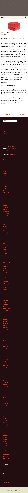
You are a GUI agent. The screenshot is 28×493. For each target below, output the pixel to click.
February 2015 (5, 424)
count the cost (6, 114)
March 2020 (5, 321)
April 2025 (5, 203)
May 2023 (4, 251)
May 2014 (4, 441)
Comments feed (6, 480)
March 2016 (5, 401)
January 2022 (5, 277)
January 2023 (5, 260)
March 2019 (5, 344)
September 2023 (6, 243)
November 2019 (6, 329)
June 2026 (5, 173)
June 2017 (5, 374)
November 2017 (6, 372)
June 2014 (5, 439)
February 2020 (5, 323)
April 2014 (5, 443)
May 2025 (4, 201)
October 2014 (5, 433)
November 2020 (6, 304)
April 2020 (5, 319)
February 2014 (5, 447)
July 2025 (4, 196)
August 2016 (5, 391)
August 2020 (5, 310)
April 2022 (5, 270)
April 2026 (5, 177)
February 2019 (5, 346)
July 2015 (4, 416)
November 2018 (6, 353)
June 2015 (5, 418)
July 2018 (4, 361)
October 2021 (5, 281)
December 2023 (6, 236)
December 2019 (6, 327)
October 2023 (5, 241)
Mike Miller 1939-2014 (11, 148)
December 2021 (6, 279)
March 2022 (5, 272)
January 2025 (5, 209)
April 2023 (5, 253)
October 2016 (5, 388)
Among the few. (22, 114)
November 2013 (6, 454)
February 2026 (5, 182)
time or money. (6, 135)
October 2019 (5, 331)
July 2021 (4, 287)
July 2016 (4, 393)
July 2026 (4, 171)
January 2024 (5, 234)
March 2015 (5, 422)
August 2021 (5, 285)
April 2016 (5, 399)
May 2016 (4, 397)
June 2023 (5, 249)
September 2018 (6, 357)
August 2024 (5, 220)
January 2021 (5, 300)
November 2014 (6, 431)
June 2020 (5, 315)
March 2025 (5, 205)
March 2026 (5, 180)
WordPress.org (6, 482)
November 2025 (6, 188)
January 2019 (5, 348)
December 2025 (6, 186)
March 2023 (5, 255)
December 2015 (6, 407)
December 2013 (6, 452)
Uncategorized (14, 34)
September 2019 (6, 334)
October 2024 (5, 215)
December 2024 (6, 211)
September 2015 (6, 412)
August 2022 (5, 264)
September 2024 (6, 217)
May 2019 (4, 340)
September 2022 (6, 262)
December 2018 (6, 350)
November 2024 (6, 213)
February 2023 (5, 258)
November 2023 (6, 239)
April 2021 (5, 293)
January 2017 (5, 384)
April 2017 (5, 378)
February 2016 (5, 403)
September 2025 (6, 192)
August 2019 (5, 336)
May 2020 (4, 317)
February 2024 (5, 232)
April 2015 (5, 420)
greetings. (5, 129)
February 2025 (5, 207)
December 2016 (6, 386)
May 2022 (4, 268)
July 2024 (4, 222)
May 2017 (4, 376)
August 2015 (5, 414)
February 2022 (5, 274)
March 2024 (5, 230)
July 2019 (4, 338)
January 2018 (5, 367)
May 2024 (4, 226)
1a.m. (4, 137)
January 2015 (5, 426)
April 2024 (5, 228)
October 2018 (5, 355)
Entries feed (5, 478)
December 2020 (6, 302)
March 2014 (5, 445)
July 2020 (4, 312)
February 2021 (5, 298)
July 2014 (4, 437)
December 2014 (6, 428)
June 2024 (5, 224)
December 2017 (6, 369)
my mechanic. (5, 131)
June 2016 (5, 395)
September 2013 (6, 458)
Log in (4, 475)
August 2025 (5, 194)
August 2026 (5, 169)
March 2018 (5, 363)
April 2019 (5, 342)
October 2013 (5, 456)
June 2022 (5, 266)
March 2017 (5, 380)
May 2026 (4, 175)
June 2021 (5, 289)
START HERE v (12, 146)
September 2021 (6, 283)
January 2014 (5, 450)
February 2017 (5, 382)
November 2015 (6, 410)
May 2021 (4, 291)
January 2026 (5, 184)
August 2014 (5, 435)
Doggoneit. (5, 133)
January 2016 (5, 405)
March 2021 (5, 296)
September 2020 (6, 308)
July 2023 (4, 247)
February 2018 (5, 365)
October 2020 (5, 306)
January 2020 (5, 325)
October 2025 (5, 190)
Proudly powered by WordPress (14, 490)
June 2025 (5, 199)
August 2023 (5, 245)
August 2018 (5, 359)
